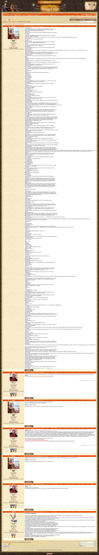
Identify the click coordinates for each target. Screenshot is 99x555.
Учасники (81, 17)
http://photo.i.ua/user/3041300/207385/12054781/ (44, 376)
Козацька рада (5, 21)
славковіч (13, 511)
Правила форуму (86, 17)
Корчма (10, 21)
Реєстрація (35, 14)
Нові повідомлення (74, 17)
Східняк (13, 372)
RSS (91, 14)
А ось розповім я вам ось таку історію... (24, 21)
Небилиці (14, 21)
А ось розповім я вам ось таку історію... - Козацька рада (21, 14)
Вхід (39, 14)
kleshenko (13, 26)
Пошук (92, 17)
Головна (8, 14)
